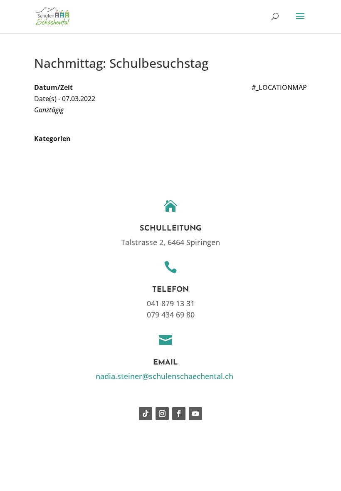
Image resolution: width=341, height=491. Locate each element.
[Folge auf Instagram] (162, 413)
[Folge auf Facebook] (178, 413)
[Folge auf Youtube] (195, 413)
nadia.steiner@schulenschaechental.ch (164, 376)
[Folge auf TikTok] (145, 413)
